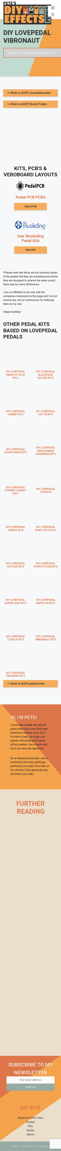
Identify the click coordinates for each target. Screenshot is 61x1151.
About (30, 1134)
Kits (30, 1126)
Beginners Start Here (30, 1117)
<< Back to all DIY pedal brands (26, 683)
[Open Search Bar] (53, 14)
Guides (30, 1122)
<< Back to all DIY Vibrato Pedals (27, 104)
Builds (30, 1130)
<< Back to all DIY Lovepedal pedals (29, 92)
